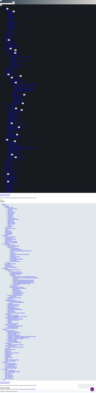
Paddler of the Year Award (10, 324)
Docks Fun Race (13, 285)
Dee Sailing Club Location (18, 293)
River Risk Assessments (13, 341)
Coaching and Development (16, 249)
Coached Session (11, 217)
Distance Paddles (11, 223)
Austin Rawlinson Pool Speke (16, 273)
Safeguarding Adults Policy (13, 308)
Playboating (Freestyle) (15, 256)
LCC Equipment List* (9, 365)
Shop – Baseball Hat (9, 376)
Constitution (10, 303)
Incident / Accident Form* (13, 315)
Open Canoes (10, 214)
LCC (4, 203)
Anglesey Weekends (14, 248)
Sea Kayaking (13, 257)
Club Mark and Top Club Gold (14, 297)
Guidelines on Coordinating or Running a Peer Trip (18, 337)
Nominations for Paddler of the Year (15, 325)
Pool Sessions (11, 220)
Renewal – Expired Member (11, 241)
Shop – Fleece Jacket (9, 372)
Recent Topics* (11, 247)
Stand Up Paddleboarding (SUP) (12, 359)
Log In (23, 389)
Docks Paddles (11, 213)
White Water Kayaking (15, 261)
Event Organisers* (9, 233)
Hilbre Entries (16, 289)
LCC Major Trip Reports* (10, 263)
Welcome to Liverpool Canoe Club (12, 269)
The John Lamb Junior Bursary (11, 328)
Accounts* (10, 322)
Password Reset (8, 240)
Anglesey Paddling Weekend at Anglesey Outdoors (23, 280)
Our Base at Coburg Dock (15, 271)
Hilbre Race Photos (17, 294)
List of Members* (9, 237)
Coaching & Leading (9, 330)
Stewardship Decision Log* (13, 319)
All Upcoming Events (12, 208)
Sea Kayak (10, 209)
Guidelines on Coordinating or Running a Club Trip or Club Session (22, 336)
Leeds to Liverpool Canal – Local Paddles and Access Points (25, 277)
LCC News (7, 262)
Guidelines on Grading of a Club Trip (15, 338)
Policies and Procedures (10, 300)
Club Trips (12, 275)
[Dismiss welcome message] (92, 385)
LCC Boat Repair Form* (10, 363)
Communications (6, 243)
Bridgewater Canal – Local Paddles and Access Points (24, 276)
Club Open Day (16, 284)
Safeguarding (8, 314)
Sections (4, 329)
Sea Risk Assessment (12, 339)
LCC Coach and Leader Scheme (17, 302)
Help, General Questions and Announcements (19, 254)
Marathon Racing (8, 353)
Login (4, 379)
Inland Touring (11, 221)
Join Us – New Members (10, 236)
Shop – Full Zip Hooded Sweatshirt (12, 371)
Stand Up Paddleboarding (13, 219)
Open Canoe (7, 355)
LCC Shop (5, 369)
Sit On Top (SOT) (9, 357)
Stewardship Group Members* (11, 317)
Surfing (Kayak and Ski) (10, 361)
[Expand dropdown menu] (7, 205)
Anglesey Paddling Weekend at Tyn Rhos (21, 283)
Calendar (4, 205)
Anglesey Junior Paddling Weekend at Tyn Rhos (23, 281)
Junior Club (12, 255)
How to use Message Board (13, 246)
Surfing (9, 224)
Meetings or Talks (11, 222)
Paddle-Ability (8, 356)
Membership (5, 235)
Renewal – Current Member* (11, 242)
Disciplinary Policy (12, 311)
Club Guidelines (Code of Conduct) (15, 309)
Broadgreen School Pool (15, 274)
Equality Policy (11, 310)
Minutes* (10, 321)
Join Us (33, 389)
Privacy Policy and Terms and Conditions (16, 312)
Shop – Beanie (8, 377)
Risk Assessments (11, 307)
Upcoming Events (9, 207)
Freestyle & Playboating (10, 349)
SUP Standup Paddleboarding (16, 259)
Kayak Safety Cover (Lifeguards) (12, 352)
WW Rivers (10, 210)
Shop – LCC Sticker (9, 378)
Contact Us (10, 298)
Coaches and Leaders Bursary (14, 335)
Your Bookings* (8, 232)
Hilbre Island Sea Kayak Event (16, 287)
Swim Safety (10, 226)
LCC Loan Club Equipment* (11, 364)
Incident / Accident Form (13, 331)
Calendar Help (8, 234)
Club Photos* (8, 264)
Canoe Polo (10, 215)
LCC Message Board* (9, 244)
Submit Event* (8, 230)
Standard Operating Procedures (14, 301)
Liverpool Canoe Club (4, 195)
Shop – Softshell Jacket (10, 370)
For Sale (12, 251)
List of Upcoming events (10, 228)
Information (5, 268)
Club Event (10, 216)
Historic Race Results (17, 291)
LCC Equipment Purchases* (11, 366)
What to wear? (13, 296)
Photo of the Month (9, 266)
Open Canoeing (13, 260)
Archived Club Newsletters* (11, 267)
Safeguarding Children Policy (14, 304)
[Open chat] (92, 389)
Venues (6, 229)
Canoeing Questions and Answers (15, 295)
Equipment (5, 362)
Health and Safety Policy (13, 305)
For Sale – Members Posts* (11, 368)
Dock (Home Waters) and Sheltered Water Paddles (20, 250)
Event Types (7, 227)
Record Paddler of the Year (13, 327)
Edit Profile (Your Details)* (11, 239)
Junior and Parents (11, 212)
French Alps (15, 278)
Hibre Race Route (17, 290)
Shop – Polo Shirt (9, 375)
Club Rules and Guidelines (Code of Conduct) (17, 316)
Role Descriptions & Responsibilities (15, 318)
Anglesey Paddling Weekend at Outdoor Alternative (23, 282)
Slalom (6, 358)
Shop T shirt (7, 373)
